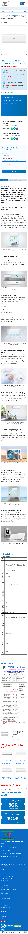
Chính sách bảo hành (5, 900)
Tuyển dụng (3, 918)
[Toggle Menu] (26, 3)
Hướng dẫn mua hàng (5, 907)
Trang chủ (3, 15)
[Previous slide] (2, 54)
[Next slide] (26, 54)
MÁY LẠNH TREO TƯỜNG (16, 100)
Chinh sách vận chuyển (6, 903)
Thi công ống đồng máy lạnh (7, 882)
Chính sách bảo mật (5, 898)
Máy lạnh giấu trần (8, 11)
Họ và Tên (4, 153)
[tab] (4, 180)
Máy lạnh (9, 15)
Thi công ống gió (4, 887)
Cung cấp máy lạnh (5, 874)
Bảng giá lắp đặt (22, 180)
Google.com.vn (14, 862)
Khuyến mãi (3, 916)
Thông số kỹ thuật (13, 180)
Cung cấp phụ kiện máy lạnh (7, 878)
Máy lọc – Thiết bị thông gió (7, 876)
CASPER (12, 97)
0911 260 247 (16, 125)
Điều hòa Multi (23, 11)
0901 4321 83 (16, 135)
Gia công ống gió (4, 885)
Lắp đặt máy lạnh (4, 880)
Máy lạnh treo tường (17, 15)
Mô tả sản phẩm (4, 180)
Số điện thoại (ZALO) (7, 158)
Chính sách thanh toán (6, 905)
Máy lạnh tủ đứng (16, 11)
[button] (5, 54)
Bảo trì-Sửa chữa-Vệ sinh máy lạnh (8, 889)
